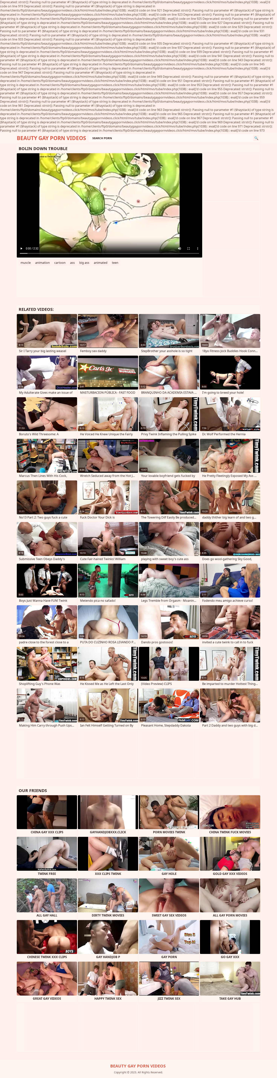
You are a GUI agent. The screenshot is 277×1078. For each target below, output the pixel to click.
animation (42, 263)
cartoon (60, 263)
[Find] (256, 138)
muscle (26, 263)
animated (100, 263)
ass (72, 263)
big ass (84, 263)
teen (115, 263)
